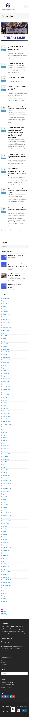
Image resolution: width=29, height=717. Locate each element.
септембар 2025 (7, 327)
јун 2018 (5, 561)
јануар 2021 (6, 478)
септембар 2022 (7, 424)
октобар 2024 (6, 357)
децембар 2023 (7, 384)
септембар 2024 (7, 360)
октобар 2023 (6, 389)
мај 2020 (5, 499)
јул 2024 (5, 365)
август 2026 (6, 298)
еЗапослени (3, 664)
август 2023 (6, 394)
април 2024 (6, 373)
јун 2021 (5, 464)
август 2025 (6, 330)
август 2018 (6, 555)
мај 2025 (5, 338)
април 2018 (6, 566)
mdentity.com (5, 711)
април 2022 (6, 437)
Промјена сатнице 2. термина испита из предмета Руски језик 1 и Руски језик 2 (17, 156)
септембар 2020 (7, 488)
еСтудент (3, 662)
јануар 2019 (6, 542)
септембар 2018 (7, 553)
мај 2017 (5, 596)
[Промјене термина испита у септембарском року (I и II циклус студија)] (3, 286)
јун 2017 (5, 593)
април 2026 (6, 309)
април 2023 (6, 405)
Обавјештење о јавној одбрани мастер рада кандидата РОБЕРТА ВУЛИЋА (17, 88)
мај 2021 (5, 467)
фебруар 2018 (6, 571)
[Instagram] (8, 696)
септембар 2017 (7, 585)
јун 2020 (5, 496)
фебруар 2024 (6, 378)
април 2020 (6, 502)
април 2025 (6, 341)
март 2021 (5, 472)
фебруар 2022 (6, 443)
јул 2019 (5, 526)
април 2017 (6, 598)
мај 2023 (5, 402)
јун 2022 (5, 432)
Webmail (3, 660)
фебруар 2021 (6, 475)
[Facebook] (2, 696)
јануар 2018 (6, 574)
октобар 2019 (6, 518)
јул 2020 (5, 494)
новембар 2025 (7, 322)
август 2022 (6, 427)
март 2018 (5, 569)
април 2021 (6, 469)
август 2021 (6, 459)
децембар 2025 (7, 319)
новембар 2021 (7, 451)
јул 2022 (5, 429)
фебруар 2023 (6, 411)
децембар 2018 (7, 545)
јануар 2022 (6, 445)
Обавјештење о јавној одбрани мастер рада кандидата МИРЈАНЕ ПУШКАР (17, 190)
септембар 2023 (7, 392)
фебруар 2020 (6, 507)
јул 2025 (5, 333)
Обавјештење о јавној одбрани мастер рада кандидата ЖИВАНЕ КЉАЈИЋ (17, 209)
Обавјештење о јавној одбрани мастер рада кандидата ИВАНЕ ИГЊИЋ (17, 108)
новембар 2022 (7, 419)
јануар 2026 (6, 317)
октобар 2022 (6, 421)
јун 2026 (5, 303)
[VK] (5, 696)
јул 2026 (5, 301)
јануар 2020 (6, 510)
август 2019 (6, 523)
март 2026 (5, 311)
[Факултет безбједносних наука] (8, 6)
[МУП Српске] (18, 711)
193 (21, 230)
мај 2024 (5, 370)
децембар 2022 (7, 416)
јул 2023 (5, 397)
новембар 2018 (7, 547)
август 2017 (6, 588)
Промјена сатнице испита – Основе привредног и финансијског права (16, 47)
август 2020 (6, 491)
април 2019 (6, 534)
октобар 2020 (6, 486)
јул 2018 (5, 558)
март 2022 (5, 440)
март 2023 (5, 408)
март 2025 (5, 343)
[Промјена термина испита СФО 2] (3, 257)
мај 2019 (5, 531)
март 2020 (5, 504)
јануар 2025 (6, 349)
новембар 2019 (7, 515)
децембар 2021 (7, 448)
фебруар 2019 (6, 539)
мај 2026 (5, 306)
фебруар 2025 (6, 346)
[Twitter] (11, 696)
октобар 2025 (6, 325)
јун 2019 (5, 529)
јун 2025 (5, 335)
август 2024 (6, 362)
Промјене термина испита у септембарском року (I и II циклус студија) (16, 286)
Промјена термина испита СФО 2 (16, 255)
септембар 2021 (7, 456)
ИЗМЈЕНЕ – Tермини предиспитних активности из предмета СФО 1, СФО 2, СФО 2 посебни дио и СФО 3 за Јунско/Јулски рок (17, 172)
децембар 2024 (7, 352)
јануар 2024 (6, 381)
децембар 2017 (7, 577)
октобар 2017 (6, 582)
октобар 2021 (6, 453)
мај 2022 (5, 435)
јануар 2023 (6, 413)
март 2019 (5, 537)
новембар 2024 (7, 354)
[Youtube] (13, 696)
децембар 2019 (7, 512)
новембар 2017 (7, 579)
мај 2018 (5, 563)
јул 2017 (5, 590)
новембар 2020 (7, 483)
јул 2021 (5, 461)
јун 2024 (5, 368)
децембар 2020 (7, 480)
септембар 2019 (7, 521)
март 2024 (5, 376)
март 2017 (5, 601)
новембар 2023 (7, 386)
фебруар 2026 (6, 314)
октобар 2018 (6, 550)
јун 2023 (5, 400)
